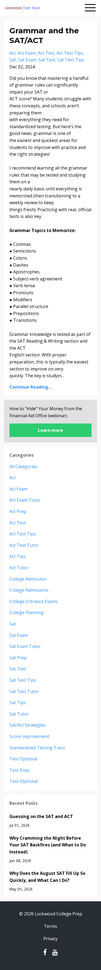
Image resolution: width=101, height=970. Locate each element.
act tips (17, 556)
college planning (26, 612)
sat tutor (19, 714)
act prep (17, 511)
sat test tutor (24, 691)
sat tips (17, 703)
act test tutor (24, 545)
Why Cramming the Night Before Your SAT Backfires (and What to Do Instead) (47, 845)
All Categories (23, 466)
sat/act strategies (27, 725)
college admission (27, 579)
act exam (27, 53)
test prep (19, 770)
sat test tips (70, 60)
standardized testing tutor (37, 748)
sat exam (27, 60)
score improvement (29, 736)
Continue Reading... (30, 387)
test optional (23, 759)
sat (12, 60)
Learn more (50, 430)
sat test (47, 60)
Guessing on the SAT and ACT (41, 816)
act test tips (70, 53)
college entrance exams (33, 601)
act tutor (19, 568)
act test (46, 53)
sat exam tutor (25, 646)
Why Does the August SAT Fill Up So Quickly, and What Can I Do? (47, 876)
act (12, 53)
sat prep (18, 658)
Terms (50, 926)
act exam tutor (24, 500)
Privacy (50, 939)
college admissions (28, 590)
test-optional (23, 781)
